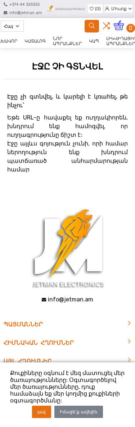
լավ (41, 411)
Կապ (94, 41)
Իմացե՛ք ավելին (79, 411)
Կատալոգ (35, 41)
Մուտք (119, 8)
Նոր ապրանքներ (67, 41)
